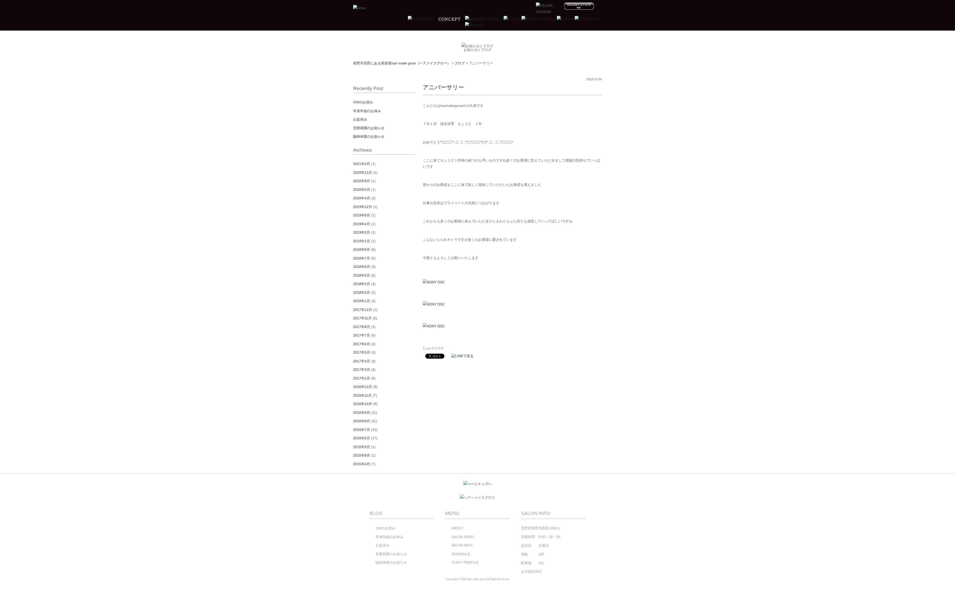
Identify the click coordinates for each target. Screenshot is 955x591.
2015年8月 (361, 455)
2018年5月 (361, 275)
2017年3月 (361, 370)
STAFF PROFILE (464, 562)
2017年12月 (362, 310)
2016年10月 (362, 404)
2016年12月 (362, 387)
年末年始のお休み (367, 111)
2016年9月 (361, 413)
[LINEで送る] (462, 356)
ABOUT (457, 528)
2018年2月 (361, 293)
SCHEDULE (460, 554)
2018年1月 (361, 301)
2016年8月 (361, 421)
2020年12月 (362, 172)
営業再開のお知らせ (368, 128)
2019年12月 (362, 207)
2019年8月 (361, 215)
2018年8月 (361, 250)
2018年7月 (361, 258)
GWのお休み (363, 102)
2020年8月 (361, 181)
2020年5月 (361, 190)
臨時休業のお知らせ (368, 136)
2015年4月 (361, 464)
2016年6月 (361, 438)
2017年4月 (361, 361)
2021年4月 (361, 164)
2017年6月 (361, 344)
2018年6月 (361, 267)
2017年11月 (362, 318)
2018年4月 (361, 284)
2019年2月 (361, 232)
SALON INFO (462, 545)
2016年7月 (361, 430)
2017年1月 (361, 378)
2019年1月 (361, 241)
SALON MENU (462, 537)
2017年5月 (361, 352)
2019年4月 (361, 224)
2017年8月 (361, 327)
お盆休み (360, 119)
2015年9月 (361, 447)
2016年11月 (362, 395)
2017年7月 (361, 335)
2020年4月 (361, 198)
